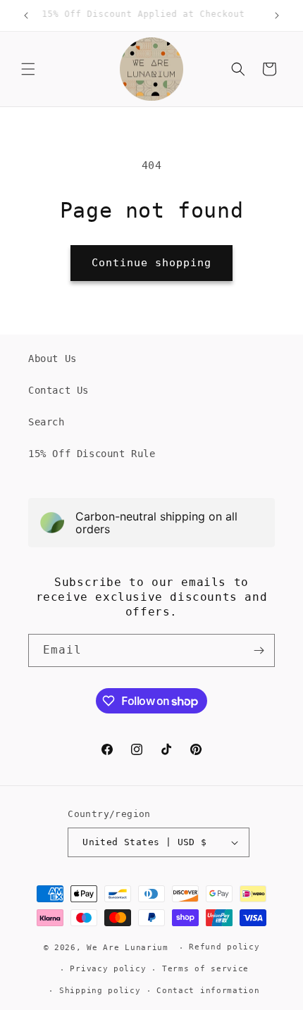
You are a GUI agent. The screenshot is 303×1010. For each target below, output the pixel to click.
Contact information (207, 990)
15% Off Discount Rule (92, 453)
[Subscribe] (258, 650)
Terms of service (205, 968)
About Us (52, 358)
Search (46, 422)
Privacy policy (108, 968)
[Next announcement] (276, 15)
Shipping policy (100, 990)
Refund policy (224, 947)
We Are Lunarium (127, 947)
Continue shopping (151, 262)
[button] (28, 69)
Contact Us (58, 390)
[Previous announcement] (26, 15)
